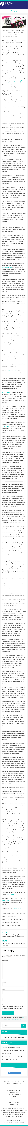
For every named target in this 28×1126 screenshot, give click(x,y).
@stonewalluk (6, 392)
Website (4, 997)
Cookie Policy (8, 1081)
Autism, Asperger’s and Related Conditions (13, 1050)
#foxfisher (19, 915)
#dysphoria (5, 915)
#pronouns (5, 924)
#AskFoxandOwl (11, 913)
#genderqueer (20, 919)
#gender (4, 916)
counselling (17, 924)
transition (13, 927)
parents (10, 925)
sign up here (5, 900)
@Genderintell (8, 83)
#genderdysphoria (18, 918)
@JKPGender (18, 908)
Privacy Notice (19, 1081)
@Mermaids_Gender (19, 81)
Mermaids (5, 925)
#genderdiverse (12, 916)
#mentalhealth (16, 921)
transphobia (20, 927)
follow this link (10, 894)
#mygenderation (7, 922)
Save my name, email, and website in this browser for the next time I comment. (12, 1007)
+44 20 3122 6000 (14, 1102)
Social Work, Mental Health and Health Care (13, 1056)
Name (4, 982)
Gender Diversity (12, 912)
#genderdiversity (7, 918)
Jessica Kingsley (6, 426)
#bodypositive (21, 913)
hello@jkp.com (14, 1104)
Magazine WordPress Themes (10, 1122)
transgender (6, 927)
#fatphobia (12, 915)
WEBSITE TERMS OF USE (14, 1083)
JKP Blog (19, 1120)
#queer (11, 924)
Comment (5, 960)
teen (14, 925)
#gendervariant (6, 921)
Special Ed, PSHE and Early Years (10, 1059)
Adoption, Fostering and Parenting (11, 1047)
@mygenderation (7, 267)
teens (18, 925)
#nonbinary (15, 922)
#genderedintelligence (9, 919)
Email (4, 989)
